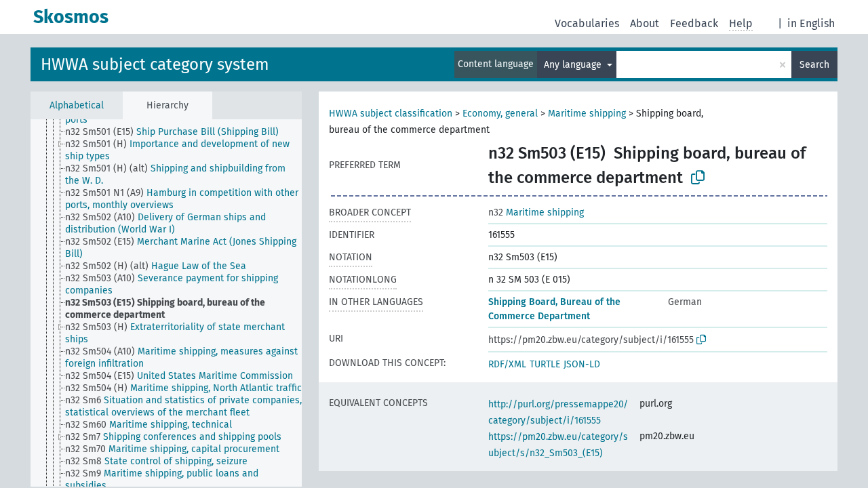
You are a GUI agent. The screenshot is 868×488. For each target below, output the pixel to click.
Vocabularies (587, 23)
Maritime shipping (587, 113)
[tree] (166, 303)
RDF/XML (507, 364)
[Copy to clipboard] (698, 177)
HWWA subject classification (390, 113)
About (644, 23)
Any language (574, 64)
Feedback (694, 23)
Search (814, 64)
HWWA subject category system (155, 64)
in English (811, 23)
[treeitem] (177, 132)
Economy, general (500, 113)
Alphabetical (77, 105)
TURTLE (545, 364)
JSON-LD (582, 364)
